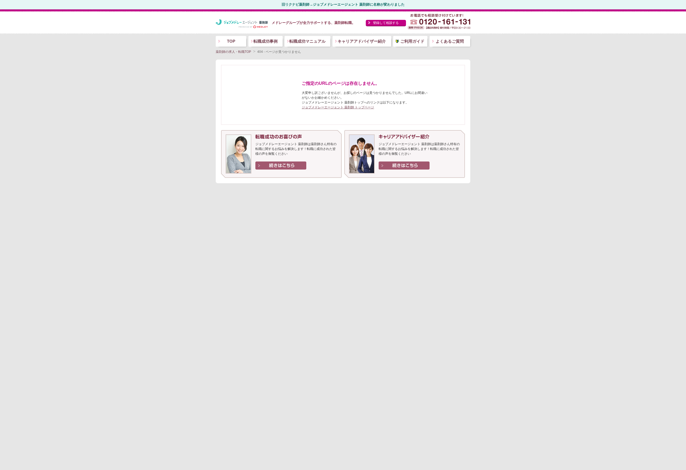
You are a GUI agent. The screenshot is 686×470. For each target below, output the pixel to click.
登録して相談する (386, 23)
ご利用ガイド (412, 41)
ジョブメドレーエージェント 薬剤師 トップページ (338, 107)
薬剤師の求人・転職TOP (233, 52)
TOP (231, 41)
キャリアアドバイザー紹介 (362, 41)
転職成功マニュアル (307, 41)
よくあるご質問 (450, 41)
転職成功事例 (265, 41)
